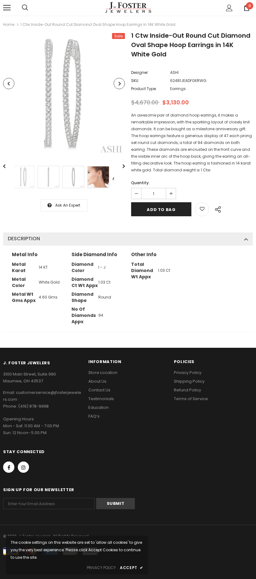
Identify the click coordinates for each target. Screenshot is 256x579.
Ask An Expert (68, 205)
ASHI (174, 72)
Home (8, 24)
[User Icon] (229, 8)
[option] (64, 95)
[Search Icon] (25, 8)
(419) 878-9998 (33, 406)
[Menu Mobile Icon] (7, 8)
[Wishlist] (202, 209)
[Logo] (128, 7)
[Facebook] (8, 467)
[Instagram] (23, 467)
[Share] (216, 208)
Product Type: (144, 88)
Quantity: (140, 182)
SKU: (135, 80)
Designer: (140, 72)
